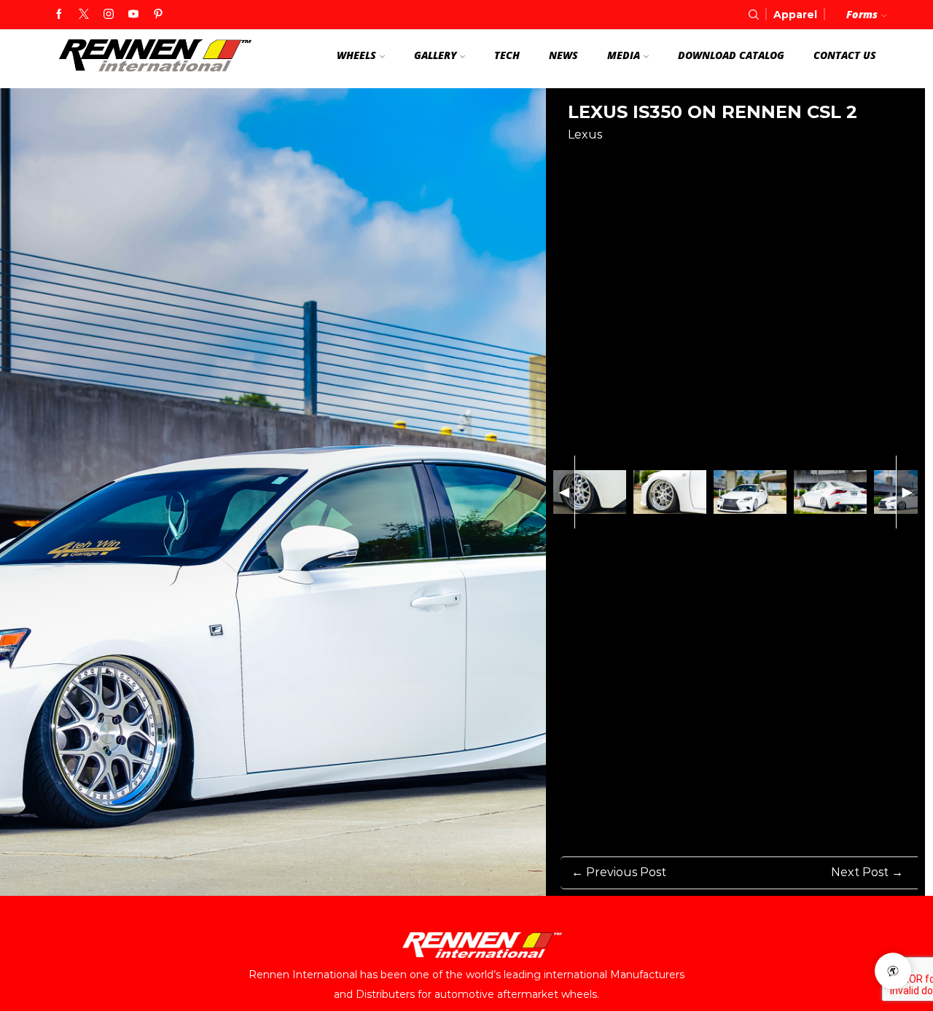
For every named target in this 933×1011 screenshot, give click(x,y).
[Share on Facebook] (576, 159)
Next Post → (867, 872)
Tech (507, 55)
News (563, 55)
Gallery (435, 55)
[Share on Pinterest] (603, 159)
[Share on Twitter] (630, 159)
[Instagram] (109, 14)
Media (623, 55)
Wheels (356, 55)
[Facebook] (59, 14)
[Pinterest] (158, 14)
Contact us (844, 55)
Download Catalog (731, 55)
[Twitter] (84, 14)
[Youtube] (133, 14)
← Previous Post (618, 872)
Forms (862, 14)
